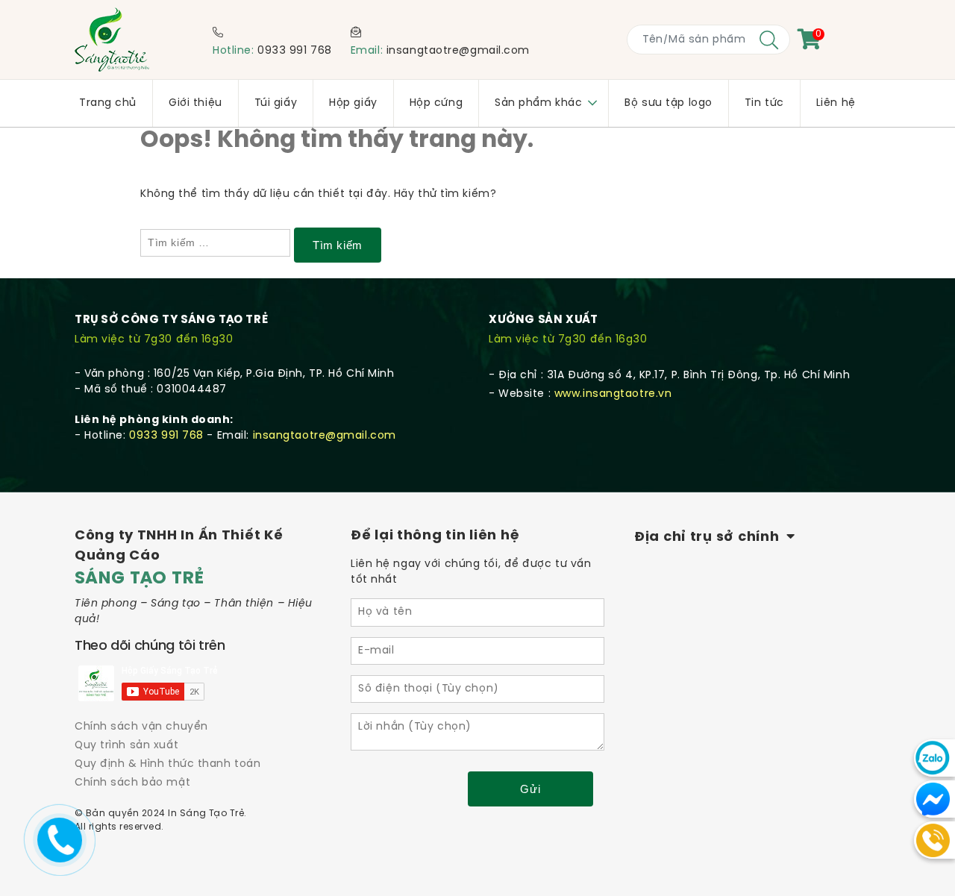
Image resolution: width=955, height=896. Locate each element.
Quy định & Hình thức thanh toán (167, 764)
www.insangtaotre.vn (613, 394)
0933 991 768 (294, 51)
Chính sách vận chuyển (141, 727)
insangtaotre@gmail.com (458, 51)
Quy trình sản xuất (126, 745)
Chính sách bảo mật (132, 783)
